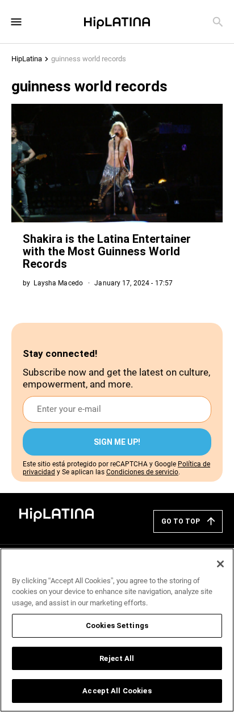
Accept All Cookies (116, 690)
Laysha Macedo (58, 283)
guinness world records (88, 58)
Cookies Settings (117, 625)
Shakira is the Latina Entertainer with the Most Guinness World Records (107, 251)
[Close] (220, 563)
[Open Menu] (16, 22)
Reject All (116, 658)
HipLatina (26, 58)
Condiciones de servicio (142, 472)
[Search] (218, 22)
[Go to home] (56, 513)
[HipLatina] (117, 21)
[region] (117, 630)
